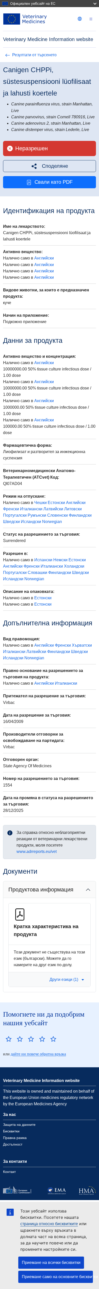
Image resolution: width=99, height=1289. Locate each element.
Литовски (73, 509)
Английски (44, 258)
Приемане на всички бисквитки (51, 1262)
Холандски (74, 566)
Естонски (56, 502)
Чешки (40, 502)
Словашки (37, 572)
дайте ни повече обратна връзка (38, 1054)
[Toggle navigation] (91, 19)
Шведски (11, 521)
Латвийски (53, 509)
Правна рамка (15, 1138)
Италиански (31, 509)
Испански (43, 560)
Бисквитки (11, 1131)
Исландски (31, 521)
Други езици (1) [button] (64, 979)
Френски (11, 509)
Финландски (80, 515)
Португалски (15, 515)
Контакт (9, 1172)
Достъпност (12, 1144)
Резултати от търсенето (34, 55)
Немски (60, 560)
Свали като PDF (54, 182)
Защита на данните (19, 1125)
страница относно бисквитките (49, 1224)
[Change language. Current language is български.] (80, 18)
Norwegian (52, 521)
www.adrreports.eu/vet (36, 851)
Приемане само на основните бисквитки (57, 1277)
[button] (49, 166)
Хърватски (82, 645)
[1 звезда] (8, 1038)
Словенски (57, 515)
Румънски (37, 515)
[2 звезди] (14, 1038)
